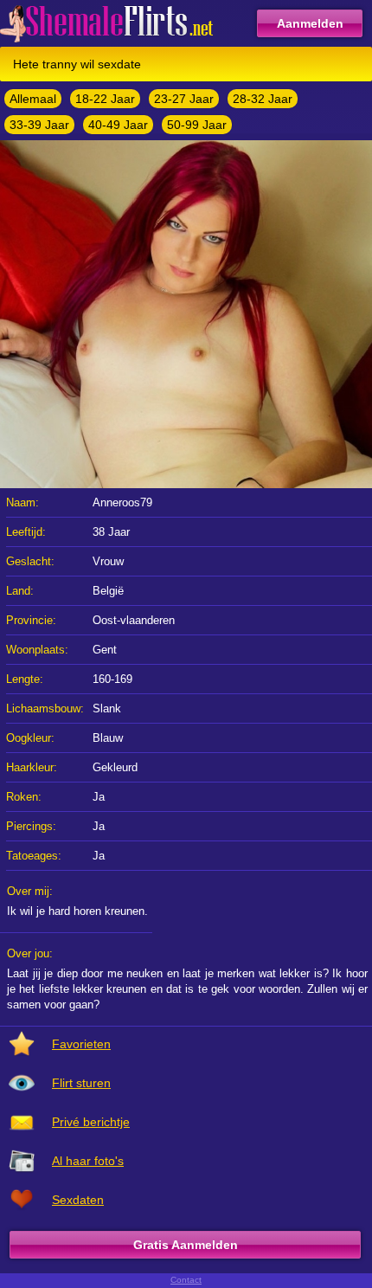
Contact (186, 1280)
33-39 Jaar (39, 125)
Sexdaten (78, 1200)
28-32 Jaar (262, 99)
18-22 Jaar (105, 99)
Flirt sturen (81, 1083)
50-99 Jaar (197, 125)
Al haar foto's (88, 1161)
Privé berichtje (91, 1122)
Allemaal (33, 99)
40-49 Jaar (118, 125)
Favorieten (81, 1044)
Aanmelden (310, 23)
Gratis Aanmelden (185, 1245)
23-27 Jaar (184, 99)
